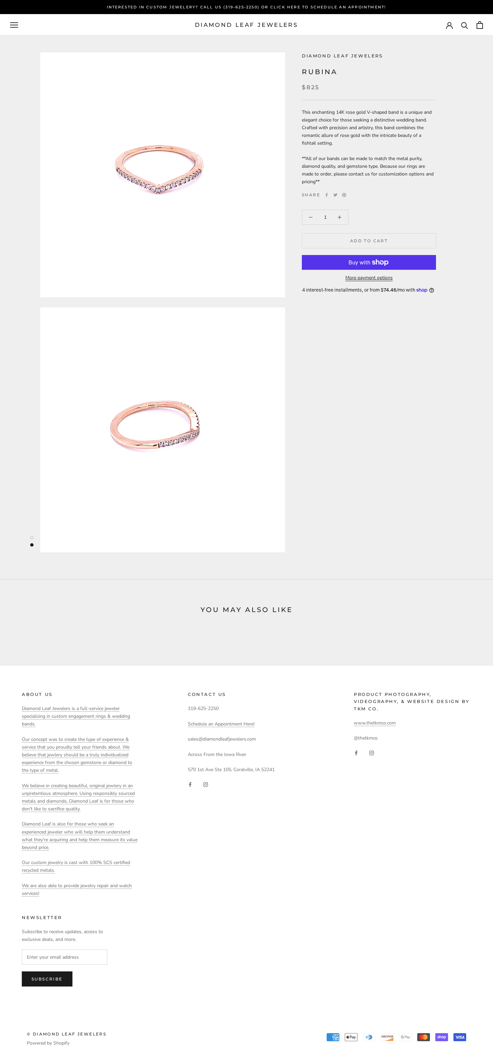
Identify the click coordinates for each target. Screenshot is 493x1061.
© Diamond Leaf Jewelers (66, 1034)
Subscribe (47, 978)
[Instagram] (205, 784)
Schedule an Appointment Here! (221, 724)
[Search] (464, 25)
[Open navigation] (14, 25)
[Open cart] (480, 25)
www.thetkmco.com (375, 723)
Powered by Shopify (48, 1043)
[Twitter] (335, 195)
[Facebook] (327, 195)
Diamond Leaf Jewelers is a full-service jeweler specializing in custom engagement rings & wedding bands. (76, 716)
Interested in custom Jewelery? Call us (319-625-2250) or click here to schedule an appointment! (246, 7)
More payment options (369, 277)
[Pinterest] (344, 195)
